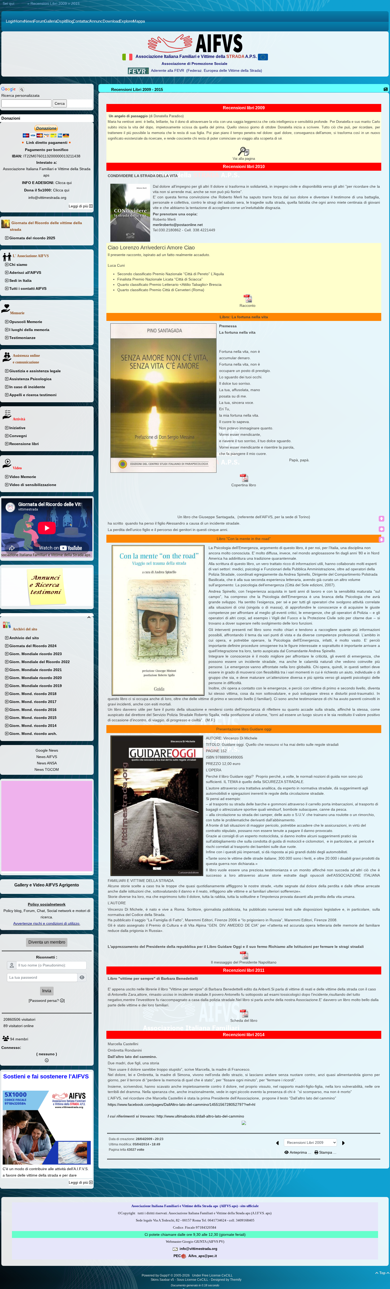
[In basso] (381, 539)
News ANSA (47, 763)
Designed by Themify (226, 1280)
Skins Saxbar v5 (162, 1280)
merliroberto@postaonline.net (178, 225)
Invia (46, 991)
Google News (47, 750)
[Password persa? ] (47, 1000)
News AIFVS (46, 757)
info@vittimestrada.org (47, 197)
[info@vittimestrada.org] (175, 1248)
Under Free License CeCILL (212, 1275)
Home (21, 3)
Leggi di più (79, 206)
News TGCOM (46, 769)
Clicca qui (63, 183)
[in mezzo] (381, 529)
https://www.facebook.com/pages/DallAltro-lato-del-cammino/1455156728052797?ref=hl (181, 1104)
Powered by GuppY (156, 1275)
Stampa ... (327, 1152)
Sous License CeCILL (192, 1280)
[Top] (381, 519)
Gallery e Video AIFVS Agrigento (46, 885)
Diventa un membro (46, 942)
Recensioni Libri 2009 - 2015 (137, 89)
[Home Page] (195, 43)
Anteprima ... (300, 1152)
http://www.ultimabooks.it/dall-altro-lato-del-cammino (201, 1116)
